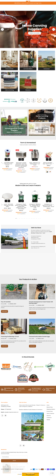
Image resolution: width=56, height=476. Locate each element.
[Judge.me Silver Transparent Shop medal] (28, 100)
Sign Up (14, 460)
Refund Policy (50, 407)
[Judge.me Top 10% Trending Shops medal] (50, 100)
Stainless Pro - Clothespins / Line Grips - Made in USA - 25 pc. (48, 164)
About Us (49, 415)
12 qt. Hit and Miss (6, 302)
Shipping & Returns (51, 409)
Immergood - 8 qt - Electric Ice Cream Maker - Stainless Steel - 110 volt (49, 205)
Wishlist (48, 419)
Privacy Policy (50, 411)
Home (48, 405)
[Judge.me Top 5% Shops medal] (45, 100)
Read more (5, 312)
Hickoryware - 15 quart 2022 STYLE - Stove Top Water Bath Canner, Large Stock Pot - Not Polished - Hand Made (7, 165)
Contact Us (49, 417)
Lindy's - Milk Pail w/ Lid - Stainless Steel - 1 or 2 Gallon (21, 164)
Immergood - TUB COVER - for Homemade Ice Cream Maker (7, 205)
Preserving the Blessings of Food (10, 336)
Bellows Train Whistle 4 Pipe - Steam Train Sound (35, 163)
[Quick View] (9, 159)
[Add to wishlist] (6, 159)
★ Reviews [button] (54, 239)
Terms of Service (50, 413)
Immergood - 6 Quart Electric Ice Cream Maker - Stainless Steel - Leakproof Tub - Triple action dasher (21, 206)
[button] (53, 29)
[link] (6, 366)
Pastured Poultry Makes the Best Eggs (39, 336)
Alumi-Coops (21, 44)
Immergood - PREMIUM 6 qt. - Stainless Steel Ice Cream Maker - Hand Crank (34, 206)
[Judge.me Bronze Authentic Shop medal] (39, 100)
